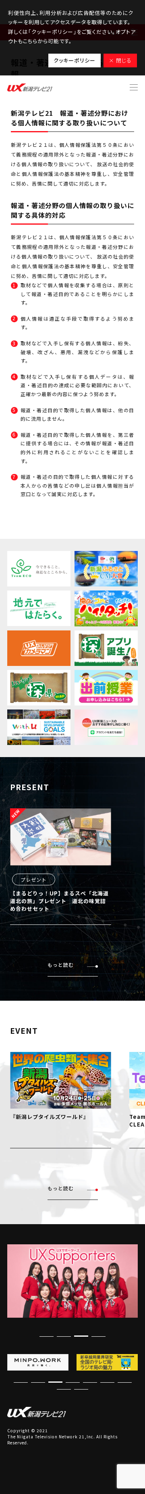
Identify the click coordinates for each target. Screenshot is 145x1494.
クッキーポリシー (74, 60)
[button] (98, 1336)
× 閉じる (120, 60)
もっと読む (61, 964)
